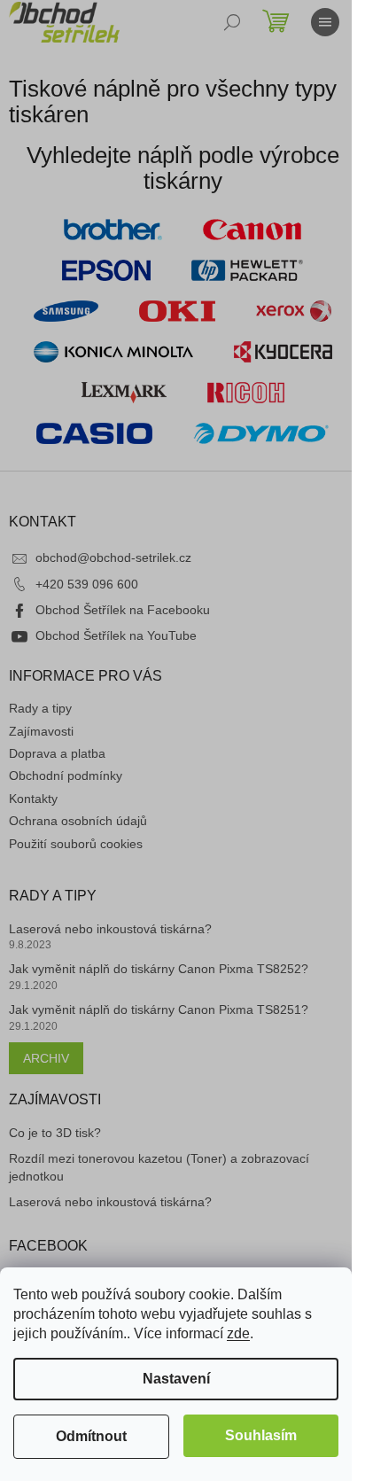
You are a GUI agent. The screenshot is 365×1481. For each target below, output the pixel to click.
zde (238, 1333)
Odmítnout (91, 1436)
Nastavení (176, 1378)
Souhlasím (261, 1435)
